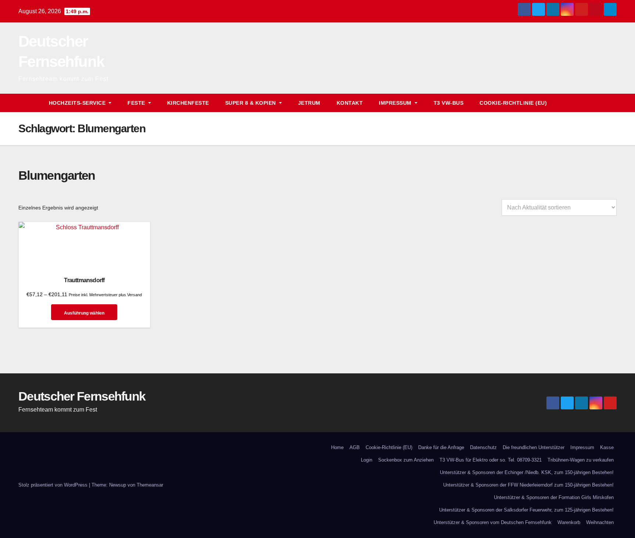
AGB (354, 447)
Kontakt (350, 103)
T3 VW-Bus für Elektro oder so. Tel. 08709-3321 (491, 460)
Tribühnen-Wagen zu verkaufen (581, 460)
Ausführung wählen (84, 313)
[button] (597, 103)
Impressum (582, 447)
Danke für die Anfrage (441, 447)
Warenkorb (568, 522)
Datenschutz (483, 447)
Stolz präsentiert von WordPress (53, 485)
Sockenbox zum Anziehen (406, 460)
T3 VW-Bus (449, 103)
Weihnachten (600, 522)
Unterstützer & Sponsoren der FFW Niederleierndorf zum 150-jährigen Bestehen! (528, 485)
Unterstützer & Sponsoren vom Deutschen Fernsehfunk (493, 522)
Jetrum (309, 103)
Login (366, 460)
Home (337, 447)
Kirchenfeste (188, 103)
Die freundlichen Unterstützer (533, 447)
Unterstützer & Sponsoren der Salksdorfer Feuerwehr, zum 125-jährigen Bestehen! (526, 510)
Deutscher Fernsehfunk (81, 396)
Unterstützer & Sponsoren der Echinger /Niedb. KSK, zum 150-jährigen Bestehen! (527, 472)
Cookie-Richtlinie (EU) (513, 103)
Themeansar (150, 485)
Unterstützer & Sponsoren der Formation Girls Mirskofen (554, 497)
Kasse (607, 447)
